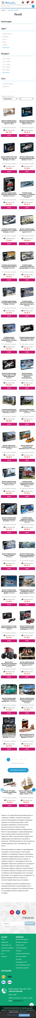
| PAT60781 (9, 519)
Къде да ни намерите (7, 948)
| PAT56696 (27, 700)
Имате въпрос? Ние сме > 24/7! (19, 989)
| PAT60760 (9, 555)
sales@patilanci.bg (18, 1000)
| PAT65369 (27, 266)
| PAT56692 (9, 736)
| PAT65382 (9, 158)
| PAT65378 (27, 158)
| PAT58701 (9, 627)
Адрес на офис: (12, 994)
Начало (3, 10)
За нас (3, 939)
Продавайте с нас (6, 945)
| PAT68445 (9, 122)
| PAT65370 (9, 266)
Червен (6, 36)
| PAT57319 (27, 663)
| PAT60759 (27, 555)
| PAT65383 (27, 122)
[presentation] (34, 790)
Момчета (6, 86)
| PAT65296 (27, 411)
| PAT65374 (27, 195)
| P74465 (10, 792)
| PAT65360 (27, 376)
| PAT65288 (27, 447)
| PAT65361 (9, 376)
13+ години (7, 67)
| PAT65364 (9, 339)
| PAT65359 (9, 411)
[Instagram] (12, 912)
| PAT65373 (9, 230)
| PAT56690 (27, 736)
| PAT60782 (27, 484)
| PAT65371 (27, 230)
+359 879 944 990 (15, 991)
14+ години (7, 58)
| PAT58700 (27, 627)
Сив (5, 39)
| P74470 (26, 792)
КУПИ (9, 135)
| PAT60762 (27, 520)
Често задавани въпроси (23, 965)
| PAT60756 (9, 591)
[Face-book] (18, 912)
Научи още (23, 1012)
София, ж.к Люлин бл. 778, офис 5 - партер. (20, 998)
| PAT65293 (9, 447)
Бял (5, 42)
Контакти (4, 956)
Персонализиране (12, 1015)
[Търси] (33, 6)
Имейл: (15, 1000)
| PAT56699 (9, 700)
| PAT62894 (9, 483)
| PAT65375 (9, 194)
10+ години (7, 61)
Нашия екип (4, 942)
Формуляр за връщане (22, 968)
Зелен (5, 44)
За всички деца (8, 84)
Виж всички (6, 47)
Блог (2, 953)
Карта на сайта (5, 950)
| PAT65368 (9, 303)
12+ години (7, 64)
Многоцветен (8, 33)
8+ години (7, 69)
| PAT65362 (27, 339)
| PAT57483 (9, 664)
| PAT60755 (27, 591)
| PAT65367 (27, 303)
